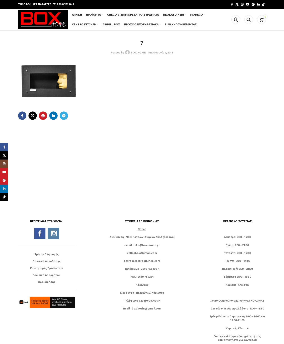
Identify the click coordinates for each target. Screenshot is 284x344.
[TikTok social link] (263, 4)
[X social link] (237, 4)
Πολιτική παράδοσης (47, 261)
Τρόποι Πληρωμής (47, 254)
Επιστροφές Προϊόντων (46, 268)
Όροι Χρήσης (46, 281)
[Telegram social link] (64, 115)
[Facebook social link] (231, 4)
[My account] (235, 19)
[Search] (248, 19)
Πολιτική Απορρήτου (46, 274)
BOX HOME (138, 52)
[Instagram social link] (242, 4)
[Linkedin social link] (258, 4)
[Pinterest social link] (253, 4)
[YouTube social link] (248, 4)
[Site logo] (43, 19)
